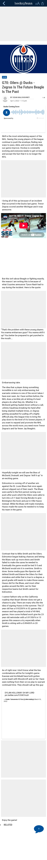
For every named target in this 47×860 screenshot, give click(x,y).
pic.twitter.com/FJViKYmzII (17, 695)
